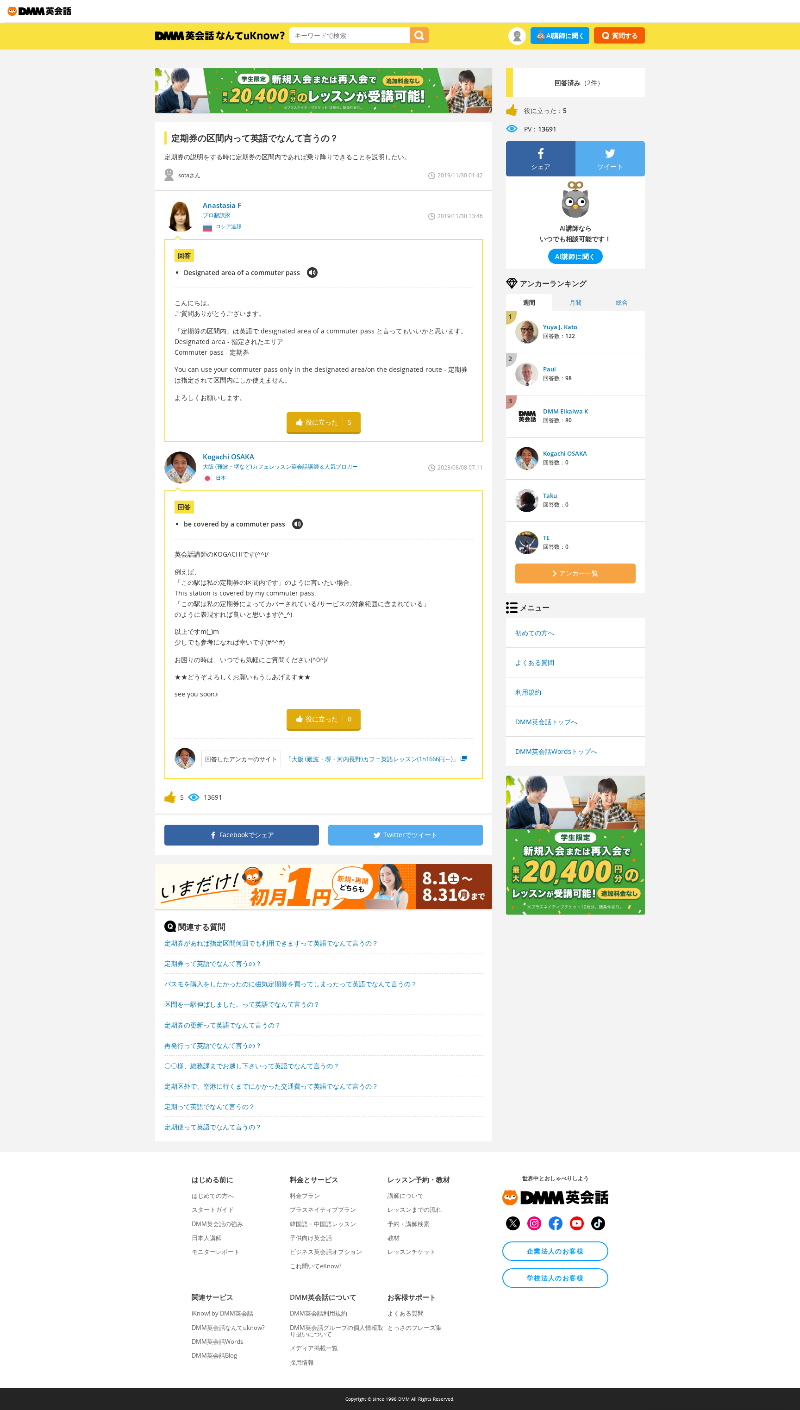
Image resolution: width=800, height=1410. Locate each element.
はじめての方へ (213, 1195)
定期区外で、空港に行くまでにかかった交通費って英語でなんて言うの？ (271, 1086)
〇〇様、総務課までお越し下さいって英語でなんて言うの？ (251, 1065)
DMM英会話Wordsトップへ (556, 751)
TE (546, 537)
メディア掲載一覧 (314, 1348)
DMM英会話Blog (214, 1355)
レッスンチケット (412, 1251)
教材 (394, 1238)
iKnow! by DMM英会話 (222, 1313)
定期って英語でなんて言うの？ (209, 1106)
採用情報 (302, 1362)
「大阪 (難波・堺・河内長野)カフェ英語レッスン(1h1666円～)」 (372, 759)
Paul (549, 369)
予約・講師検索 (409, 1224)
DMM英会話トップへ (546, 721)
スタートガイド (213, 1209)
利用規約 (528, 692)
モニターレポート (216, 1251)
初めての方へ (534, 632)
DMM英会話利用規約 (318, 1313)
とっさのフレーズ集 (415, 1327)
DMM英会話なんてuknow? (228, 1327)
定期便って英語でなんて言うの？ (213, 1126)
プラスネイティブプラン (323, 1209)
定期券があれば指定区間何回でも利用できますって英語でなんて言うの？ (271, 943)
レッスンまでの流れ (415, 1209)
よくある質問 (534, 662)
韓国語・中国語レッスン (323, 1224)
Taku (550, 495)
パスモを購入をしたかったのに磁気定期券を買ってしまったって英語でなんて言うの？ (290, 983)
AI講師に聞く (565, 35)
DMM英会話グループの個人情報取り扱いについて (336, 1330)
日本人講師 (207, 1238)
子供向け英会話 (311, 1238)
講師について (406, 1195)
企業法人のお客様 (555, 1251)
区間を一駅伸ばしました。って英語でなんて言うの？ (242, 1004)
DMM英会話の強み (217, 1224)
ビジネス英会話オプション (326, 1251)
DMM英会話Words (217, 1341)
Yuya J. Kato (560, 327)
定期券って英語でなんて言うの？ (213, 963)
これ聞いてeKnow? (316, 1266)
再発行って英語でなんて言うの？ (213, 1045)
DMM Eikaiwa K (565, 411)
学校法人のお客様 (555, 1277)
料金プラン (305, 1195)
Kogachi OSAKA (565, 453)
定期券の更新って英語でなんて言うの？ (222, 1025)
